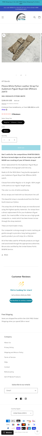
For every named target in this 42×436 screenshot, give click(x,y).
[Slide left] (16, 75)
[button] (2, 17)
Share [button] (6, 255)
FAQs (6, 362)
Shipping (4, 103)
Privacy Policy (9, 347)
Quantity (4, 136)
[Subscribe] (35, 390)
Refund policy (9, 372)
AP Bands (20, 432)
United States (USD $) (19, 413)
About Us (7, 343)
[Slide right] (25, 75)
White (6, 131)
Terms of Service (10, 357)
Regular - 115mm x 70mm (13, 122)
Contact (7, 367)
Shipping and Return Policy (13, 352)
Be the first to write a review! (21, 301)
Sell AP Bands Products (12, 377)
